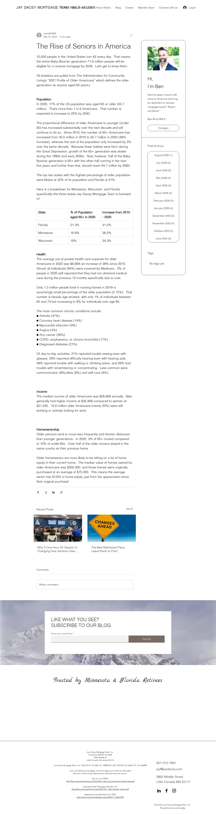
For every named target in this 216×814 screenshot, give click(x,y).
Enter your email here (61, 633)
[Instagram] (174, 790)
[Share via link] (61, 492)
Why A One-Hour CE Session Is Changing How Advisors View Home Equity (57, 549)
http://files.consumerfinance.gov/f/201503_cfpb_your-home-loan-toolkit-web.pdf (100, 781)
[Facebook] (166, 790)
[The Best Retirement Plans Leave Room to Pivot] (111, 528)
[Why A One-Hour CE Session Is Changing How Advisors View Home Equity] (58, 528)
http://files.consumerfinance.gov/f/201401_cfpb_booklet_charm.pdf (100, 789)
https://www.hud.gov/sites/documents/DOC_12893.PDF (100, 797)
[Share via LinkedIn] (53, 492)
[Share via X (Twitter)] (45, 492)
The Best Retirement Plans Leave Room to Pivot (108, 549)
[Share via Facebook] (38, 492)
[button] (103, 8)
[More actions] (131, 35)
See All (129, 508)
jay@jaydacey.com (169, 769)
